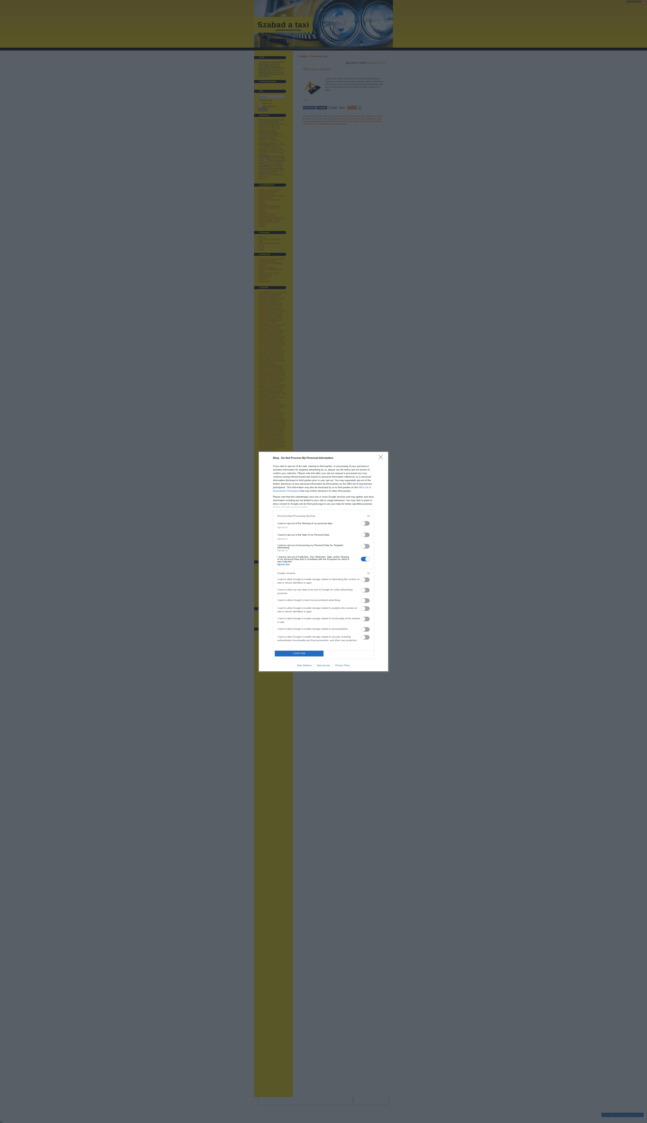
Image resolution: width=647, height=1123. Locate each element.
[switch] (365, 523)
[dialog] (323, 562)
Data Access (323, 665)
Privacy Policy (342, 665)
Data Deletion (304, 665)
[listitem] (323, 516)
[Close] (382, 458)
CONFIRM (299, 653)
